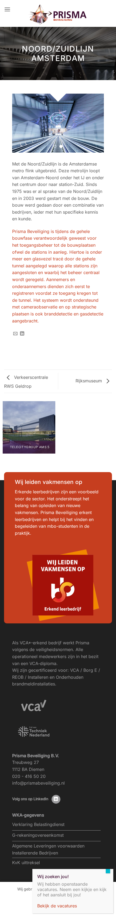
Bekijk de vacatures (57, 905)
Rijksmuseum (89, 380)
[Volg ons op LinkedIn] (56, 799)
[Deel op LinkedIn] (22, 333)
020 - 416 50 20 (29, 776)
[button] (7, 9)
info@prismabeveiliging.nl (38, 783)
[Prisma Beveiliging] (58, 14)
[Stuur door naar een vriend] (15, 333)
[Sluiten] (108, 871)
